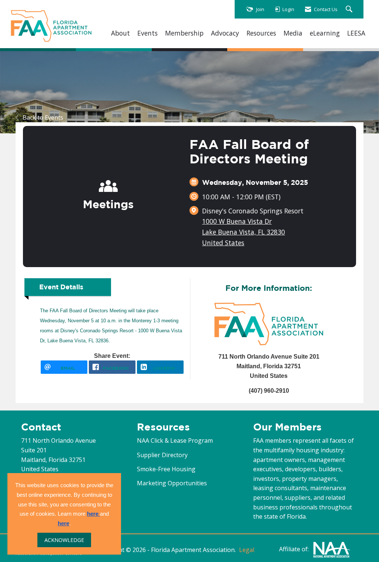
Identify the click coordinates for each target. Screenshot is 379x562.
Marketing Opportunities (172, 483)
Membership (184, 33)
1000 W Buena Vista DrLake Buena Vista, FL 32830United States (243, 232)
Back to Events (43, 117)
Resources (261, 33)
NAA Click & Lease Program (175, 440)
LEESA (356, 33)
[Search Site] (350, 9)
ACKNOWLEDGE (64, 539)
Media (293, 33)
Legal (246, 550)
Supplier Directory (162, 455)
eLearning (325, 33)
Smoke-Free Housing (166, 469)
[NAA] (331, 549)
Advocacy (225, 33)
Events (147, 33)
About (120, 33)
